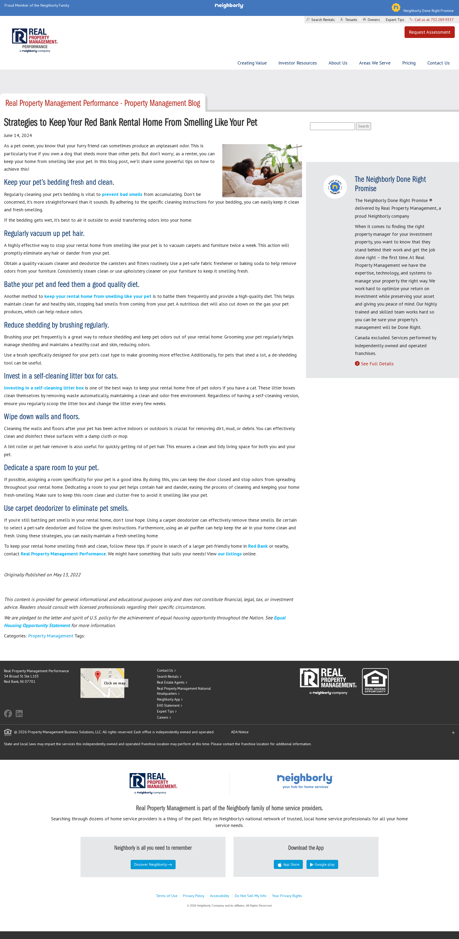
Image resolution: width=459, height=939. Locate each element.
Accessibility (219, 895)
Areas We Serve (374, 63)
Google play (324, 864)
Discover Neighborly (150, 864)
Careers (162, 717)
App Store (290, 864)
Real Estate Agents (171, 682)
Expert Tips (395, 19)
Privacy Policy (194, 895)
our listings (230, 554)
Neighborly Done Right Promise (428, 10)
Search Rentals (323, 19)
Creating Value (252, 63)
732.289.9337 (442, 19)
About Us (338, 63)
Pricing (409, 63)
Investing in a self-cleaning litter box (44, 388)
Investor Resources (297, 63)
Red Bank (258, 546)
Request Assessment (429, 32)
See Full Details (377, 364)
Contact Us (438, 63)
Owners (374, 19)
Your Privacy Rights (287, 895)
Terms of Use (166, 895)
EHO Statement (168, 705)
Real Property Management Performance (63, 554)
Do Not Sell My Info (250, 895)
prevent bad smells (122, 194)
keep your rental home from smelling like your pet (97, 296)
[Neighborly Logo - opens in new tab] (321, 780)
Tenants (351, 19)
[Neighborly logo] (229, 5)
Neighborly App (168, 699)
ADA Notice (240, 732)
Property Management (50, 636)
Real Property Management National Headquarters (184, 691)
